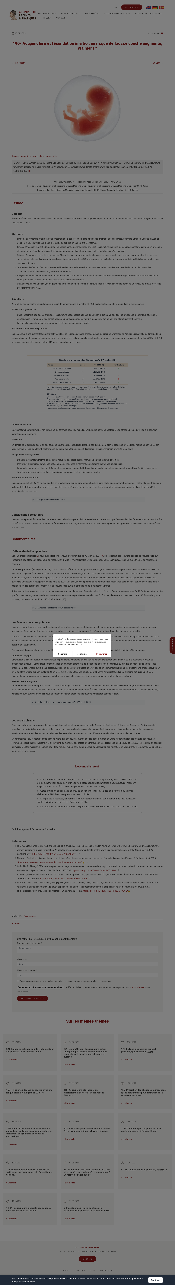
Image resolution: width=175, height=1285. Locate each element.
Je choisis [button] (82, 654)
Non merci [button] (63, 654)
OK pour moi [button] (101, 654)
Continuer (155, 1280)
